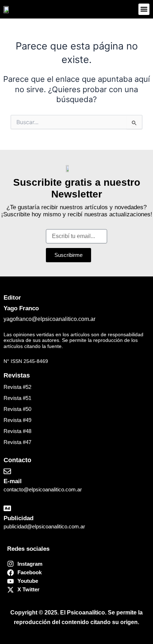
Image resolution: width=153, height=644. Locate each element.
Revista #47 (17, 442)
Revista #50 (17, 409)
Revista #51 (17, 398)
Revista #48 (17, 431)
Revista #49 (17, 420)
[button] (144, 9)
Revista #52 (17, 387)
